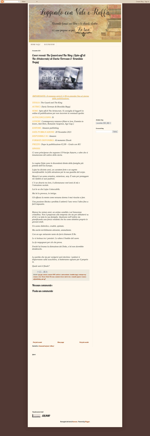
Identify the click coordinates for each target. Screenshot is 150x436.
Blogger (87, 422)
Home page (60, 342)
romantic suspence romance (78, 277)
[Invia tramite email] (38, 272)
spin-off (43, 279)
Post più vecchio (84, 342)
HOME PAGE (35, 44)
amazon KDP (51, 274)
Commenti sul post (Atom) (46, 346)
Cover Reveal (41, 277)
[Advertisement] (107, 83)
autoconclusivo (65, 274)
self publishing (37, 279)
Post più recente (37, 342)
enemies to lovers (59, 277)
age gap (40, 274)
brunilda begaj (74, 274)
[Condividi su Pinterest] (46, 272)
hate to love (68, 277)
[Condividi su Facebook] (44, 272)
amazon (45, 274)
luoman (75, 422)
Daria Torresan (50, 277)
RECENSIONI (49, 44)
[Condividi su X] (42, 272)
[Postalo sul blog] (40, 272)
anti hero (58, 274)
